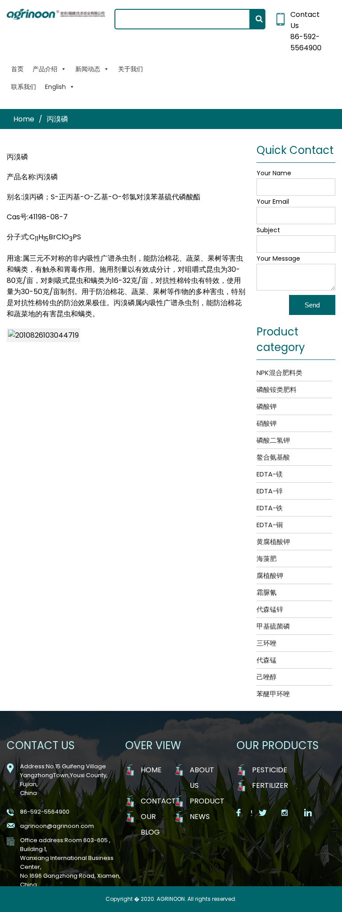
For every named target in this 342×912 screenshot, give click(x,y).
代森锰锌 (269, 609)
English (55, 86)
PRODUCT (207, 801)
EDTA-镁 (269, 474)
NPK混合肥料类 (279, 372)
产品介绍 (45, 69)
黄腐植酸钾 (273, 541)
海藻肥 (266, 558)
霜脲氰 (266, 592)
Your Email (272, 201)
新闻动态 (87, 69)
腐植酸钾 (269, 575)
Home (23, 119)
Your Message (278, 258)
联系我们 (23, 86)
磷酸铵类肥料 (276, 389)
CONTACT (158, 801)
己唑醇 (266, 677)
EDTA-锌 (269, 491)
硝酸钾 (266, 423)
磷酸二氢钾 (273, 440)
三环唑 (266, 643)
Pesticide (269, 770)
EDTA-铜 (269, 524)
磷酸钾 (266, 406)
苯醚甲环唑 (273, 693)
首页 (17, 69)
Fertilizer (270, 785)
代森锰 (266, 660)
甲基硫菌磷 (273, 626)
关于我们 (130, 69)
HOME (151, 770)
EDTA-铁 (269, 507)
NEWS (200, 816)
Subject (268, 230)
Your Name (273, 173)
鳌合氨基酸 (273, 457)
